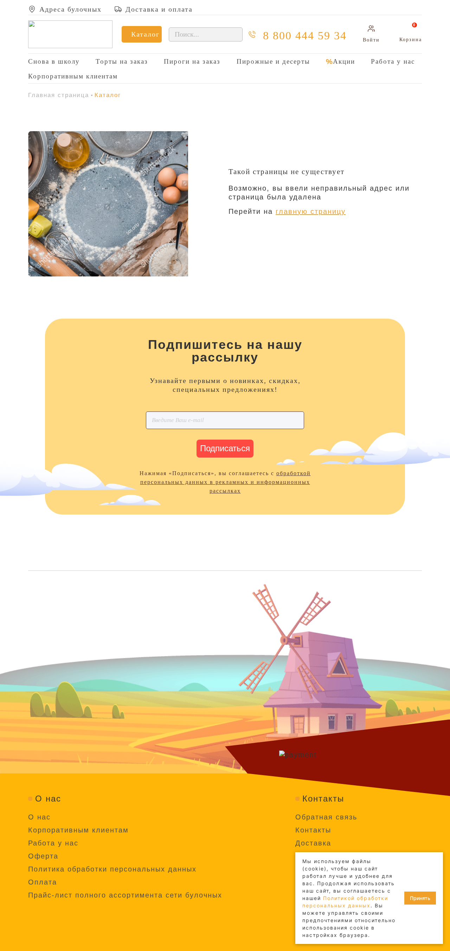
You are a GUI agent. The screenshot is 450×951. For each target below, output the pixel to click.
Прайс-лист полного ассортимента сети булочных (125, 895)
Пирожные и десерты (273, 61)
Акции (344, 61)
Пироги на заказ (192, 61)
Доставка (313, 843)
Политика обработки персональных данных (112, 869)
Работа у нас (393, 61)
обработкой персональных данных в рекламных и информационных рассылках (225, 482)
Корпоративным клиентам (73, 76)
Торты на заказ (122, 61)
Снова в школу (54, 61)
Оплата (42, 882)
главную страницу (311, 211)
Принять (420, 898)
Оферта (43, 856)
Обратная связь (326, 817)
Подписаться (225, 448)
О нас (39, 817)
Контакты (313, 830)
